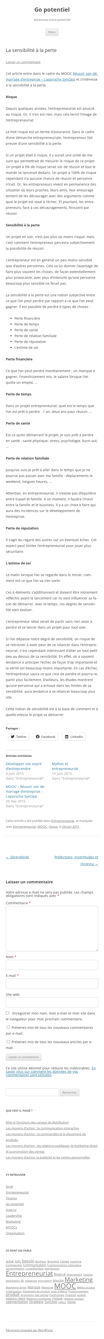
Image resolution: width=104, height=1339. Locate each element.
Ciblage (64, 1261)
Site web (13, 994)
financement (74, 1274)
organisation (14, 1291)
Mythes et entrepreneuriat (65, 766)
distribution (52, 1268)
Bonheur (40, 1261)
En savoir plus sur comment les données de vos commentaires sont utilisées (51, 1071)
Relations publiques (38, 1298)
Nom (11, 957)
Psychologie (56, 1295)
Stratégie (36, 1301)
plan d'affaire (59, 1291)
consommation (15, 1268)
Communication (34, 1265)
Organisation (15, 1233)
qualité (81, 1295)
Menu (52, 32)
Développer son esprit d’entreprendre (24, 766)
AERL (18, 1261)
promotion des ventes (34, 1295)
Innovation (45, 1280)
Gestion (88, 1274)
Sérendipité (17, 857)
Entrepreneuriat (62, 821)
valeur (62, 1302)
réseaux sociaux (74, 1298)
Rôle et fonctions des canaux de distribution (37, 1122)
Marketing (13, 1221)
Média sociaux (86, 1287)
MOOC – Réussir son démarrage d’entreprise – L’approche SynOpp (25, 791)
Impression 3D (15, 1280)
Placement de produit (36, 1291)
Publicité (70, 1295)
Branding (53, 1261)
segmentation (17, 1301)
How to (11, 1210)
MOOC (42, 826)
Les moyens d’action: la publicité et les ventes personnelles (48, 1157)
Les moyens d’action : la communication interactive (42, 1128)
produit (13, 1294)
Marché (58, 1280)
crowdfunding (35, 1268)
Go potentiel (52, 9)
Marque (34, 1287)
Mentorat (47, 1287)
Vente (71, 1302)
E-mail (12, 975)
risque (53, 826)
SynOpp (51, 1301)
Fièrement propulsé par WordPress (29, 1330)
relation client (15, 1298)
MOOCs (11, 1227)
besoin (28, 1261)
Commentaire (18, 903)
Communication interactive (64, 1265)
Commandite (14, 1265)
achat (10, 1261)
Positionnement (78, 1291)
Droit (9, 1186)
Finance (11, 1198)
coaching (75, 1261)
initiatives (31, 1280)
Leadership (14, 1215)
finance (60, 1274)
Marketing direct (16, 1287)
